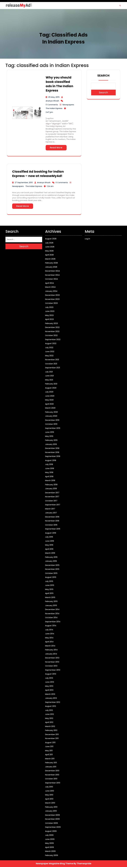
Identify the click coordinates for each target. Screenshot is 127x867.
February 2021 (51, 383)
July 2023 (49, 307)
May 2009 (49, 843)
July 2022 (49, 347)
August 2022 (50, 343)
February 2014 (51, 649)
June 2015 (49, 585)
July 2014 (49, 629)
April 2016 (49, 549)
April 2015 (49, 593)
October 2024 (51, 279)
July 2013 (49, 678)
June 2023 (49, 311)
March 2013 (50, 694)
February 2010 (51, 807)
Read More (56, 147)
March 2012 (50, 726)
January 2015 (51, 605)
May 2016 (49, 545)
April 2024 (49, 283)
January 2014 (51, 653)
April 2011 (49, 754)
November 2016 (52, 520)
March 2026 (50, 259)
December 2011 (52, 734)
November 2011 (52, 738)
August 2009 (51, 831)
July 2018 (49, 464)
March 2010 (50, 803)
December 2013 (52, 657)
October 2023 (51, 303)
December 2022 (52, 327)
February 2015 (51, 601)
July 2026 (49, 242)
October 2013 (51, 666)
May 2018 (49, 472)
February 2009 (51, 855)
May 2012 (49, 718)
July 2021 (49, 371)
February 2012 (51, 730)
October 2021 (51, 363)
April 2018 (49, 476)
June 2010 (49, 791)
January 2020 (51, 416)
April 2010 (49, 799)
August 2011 (50, 742)
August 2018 (50, 460)
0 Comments (52, 104)
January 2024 (51, 291)
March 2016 (50, 553)
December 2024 (52, 271)
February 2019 (51, 440)
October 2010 (51, 778)
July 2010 (49, 786)
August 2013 (50, 674)
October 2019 (51, 424)
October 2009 (51, 823)
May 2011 (49, 750)
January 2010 (51, 811)
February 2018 (51, 484)
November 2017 (52, 496)
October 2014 (51, 617)
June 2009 (49, 839)
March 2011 (50, 758)
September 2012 (52, 702)
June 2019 (49, 432)
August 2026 (50, 238)
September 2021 (52, 367)
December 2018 (52, 448)
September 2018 (52, 456)
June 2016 (49, 541)
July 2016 (49, 537)
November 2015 (52, 569)
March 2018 (50, 480)
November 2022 (52, 331)
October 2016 (51, 525)
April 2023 (49, 319)
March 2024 (50, 287)
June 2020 (49, 396)
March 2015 (50, 597)
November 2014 (52, 613)
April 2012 (49, 722)
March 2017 (50, 508)
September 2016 (52, 528)
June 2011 (49, 746)
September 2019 (52, 428)
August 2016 (50, 533)
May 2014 (49, 637)
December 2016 (52, 516)
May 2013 (49, 686)
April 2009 (49, 847)
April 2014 (49, 641)
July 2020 (49, 391)
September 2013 (52, 670)
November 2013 (52, 662)
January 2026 (51, 267)
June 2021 (49, 375)
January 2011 (50, 766)
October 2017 (51, 500)
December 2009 (52, 815)
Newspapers (68, 104)
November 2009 (52, 819)
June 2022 (49, 351)
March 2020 (50, 408)
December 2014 (52, 609)
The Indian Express (54, 108)
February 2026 (51, 263)
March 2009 (50, 851)
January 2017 (51, 512)
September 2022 (52, 339)
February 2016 (51, 557)
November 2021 (52, 359)
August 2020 (50, 388)
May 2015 (49, 589)
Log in (87, 238)
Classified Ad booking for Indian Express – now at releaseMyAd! (38, 173)
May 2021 (49, 379)
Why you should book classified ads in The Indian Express (59, 84)
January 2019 (51, 444)
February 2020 (51, 412)
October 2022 (51, 335)
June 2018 (49, 468)
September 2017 (52, 504)
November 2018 (52, 452)
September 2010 (52, 782)
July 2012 (49, 710)
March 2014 (50, 645)
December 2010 (52, 770)
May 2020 (49, 400)
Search (103, 75)
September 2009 (53, 827)
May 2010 (49, 794)
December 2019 (52, 420)
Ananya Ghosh (52, 100)
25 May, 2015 (54, 97)
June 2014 (49, 633)
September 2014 (52, 621)
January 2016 (51, 561)
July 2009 (49, 835)
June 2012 (49, 714)
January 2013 (51, 698)
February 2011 (51, 762)
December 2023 (52, 295)
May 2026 (49, 250)
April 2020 (49, 404)
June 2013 (49, 682)
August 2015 (50, 577)
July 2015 (49, 581)
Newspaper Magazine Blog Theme (54, 863)
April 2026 (49, 254)
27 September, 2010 (24, 182)
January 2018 (51, 488)
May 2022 (49, 355)
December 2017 (52, 492)
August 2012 (50, 706)
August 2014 (50, 625)
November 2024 (52, 275)
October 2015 (51, 573)
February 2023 (51, 323)
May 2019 (49, 436)
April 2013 (49, 690)
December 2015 (52, 565)
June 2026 (49, 246)
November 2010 (52, 774)
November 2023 (52, 299)
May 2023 (49, 315)
